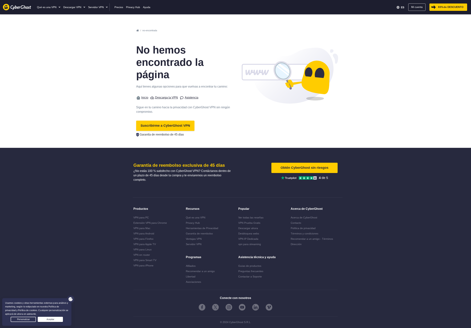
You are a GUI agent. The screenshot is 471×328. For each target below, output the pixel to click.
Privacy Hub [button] (133, 7)
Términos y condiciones (304, 233)
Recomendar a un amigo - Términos (312, 238)
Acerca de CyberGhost (304, 217)
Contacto (296, 222)
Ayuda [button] (146, 7)
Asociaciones (193, 281)
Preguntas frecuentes (250, 271)
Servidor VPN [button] (96, 7)
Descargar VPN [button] (72, 7)
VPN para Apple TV (144, 244)
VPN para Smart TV (144, 260)
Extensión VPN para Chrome (150, 222)
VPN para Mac (141, 228)
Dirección (296, 244)
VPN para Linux (142, 249)
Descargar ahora (248, 228)
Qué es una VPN (195, 217)
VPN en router (141, 254)
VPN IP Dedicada (248, 238)
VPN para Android (143, 233)
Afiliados (191, 265)
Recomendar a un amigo (200, 271)
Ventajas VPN (194, 238)
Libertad (190, 276)
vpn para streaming (249, 244)
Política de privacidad (303, 228)
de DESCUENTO (450, 7)
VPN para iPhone (143, 265)
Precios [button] (118, 7)
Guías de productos (249, 265)
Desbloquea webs (248, 233)
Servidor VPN (193, 244)
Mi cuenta (417, 7)
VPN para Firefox (143, 238)
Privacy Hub (193, 222)
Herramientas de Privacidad (202, 228)
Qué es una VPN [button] (47, 7)
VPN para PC (141, 217)
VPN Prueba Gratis (249, 222)
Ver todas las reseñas (250, 217)
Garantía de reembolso (199, 233)
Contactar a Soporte (250, 276)
